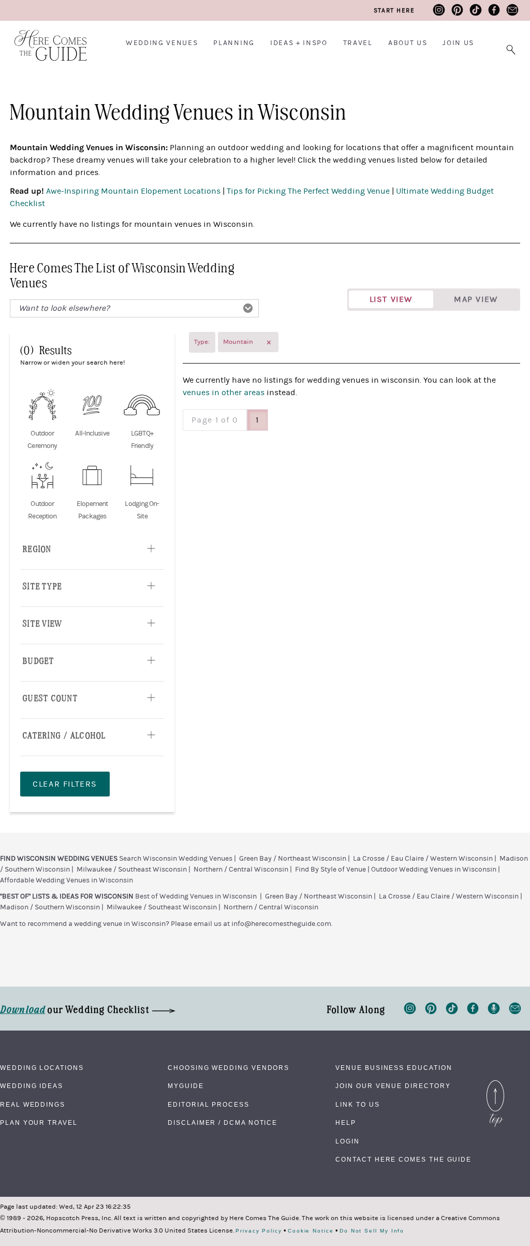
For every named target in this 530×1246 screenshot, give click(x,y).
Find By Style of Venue (330, 869)
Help (345, 1122)
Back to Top (495, 1082)
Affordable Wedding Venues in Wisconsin (66, 880)
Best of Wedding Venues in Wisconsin (196, 896)
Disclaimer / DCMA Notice (222, 1122)
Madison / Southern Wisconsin (50, 907)
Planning (233, 43)
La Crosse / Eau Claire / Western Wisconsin (423, 858)
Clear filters (65, 784)
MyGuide (185, 1086)
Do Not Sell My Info (372, 1231)
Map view (476, 299)
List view (391, 299)
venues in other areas (223, 392)
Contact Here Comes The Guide (403, 1159)
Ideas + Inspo (299, 43)
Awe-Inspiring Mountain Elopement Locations (133, 191)
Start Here (394, 10)
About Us (407, 43)
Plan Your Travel (39, 1122)
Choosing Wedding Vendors (228, 1067)
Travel (358, 43)
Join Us (458, 43)
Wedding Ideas (31, 1086)
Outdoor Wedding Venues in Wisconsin (433, 869)
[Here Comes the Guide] (44, 38)
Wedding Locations (42, 1067)
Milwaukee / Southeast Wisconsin (132, 869)
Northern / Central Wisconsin (241, 869)
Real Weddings (32, 1104)
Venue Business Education (393, 1067)
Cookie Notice (311, 1231)
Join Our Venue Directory (392, 1086)
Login (347, 1141)
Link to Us (357, 1104)
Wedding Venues (162, 43)
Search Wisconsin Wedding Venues (175, 858)
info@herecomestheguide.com (281, 924)
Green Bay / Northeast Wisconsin (292, 858)
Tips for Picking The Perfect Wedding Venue (309, 191)
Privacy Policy (258, 1231)
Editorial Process (208, 1104)
